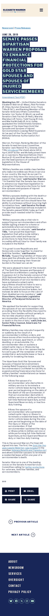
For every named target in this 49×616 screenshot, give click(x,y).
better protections (34, 467)
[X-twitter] (21, 601)
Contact (14, 585)
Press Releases (23, 28)
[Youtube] (32, 601)
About (13, 561)
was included (31, 448)
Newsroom (7, 28)
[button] (11, 491)
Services (15, 573)
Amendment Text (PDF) (13, 97)
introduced (12, 150)
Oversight (16, 579)
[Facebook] (16, 601)
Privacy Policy (19, 591)
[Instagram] (27, 601)
